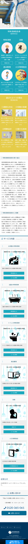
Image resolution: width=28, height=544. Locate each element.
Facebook (17, 527)
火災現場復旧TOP (14, 466)
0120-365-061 (15, 542)
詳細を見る (7, 63)
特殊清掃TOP (14, 273)
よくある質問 (14, 277)
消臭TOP (14, 427)
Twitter (10, 527)
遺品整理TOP (14, 388)
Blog (4, 527)
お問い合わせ (15, 513)
